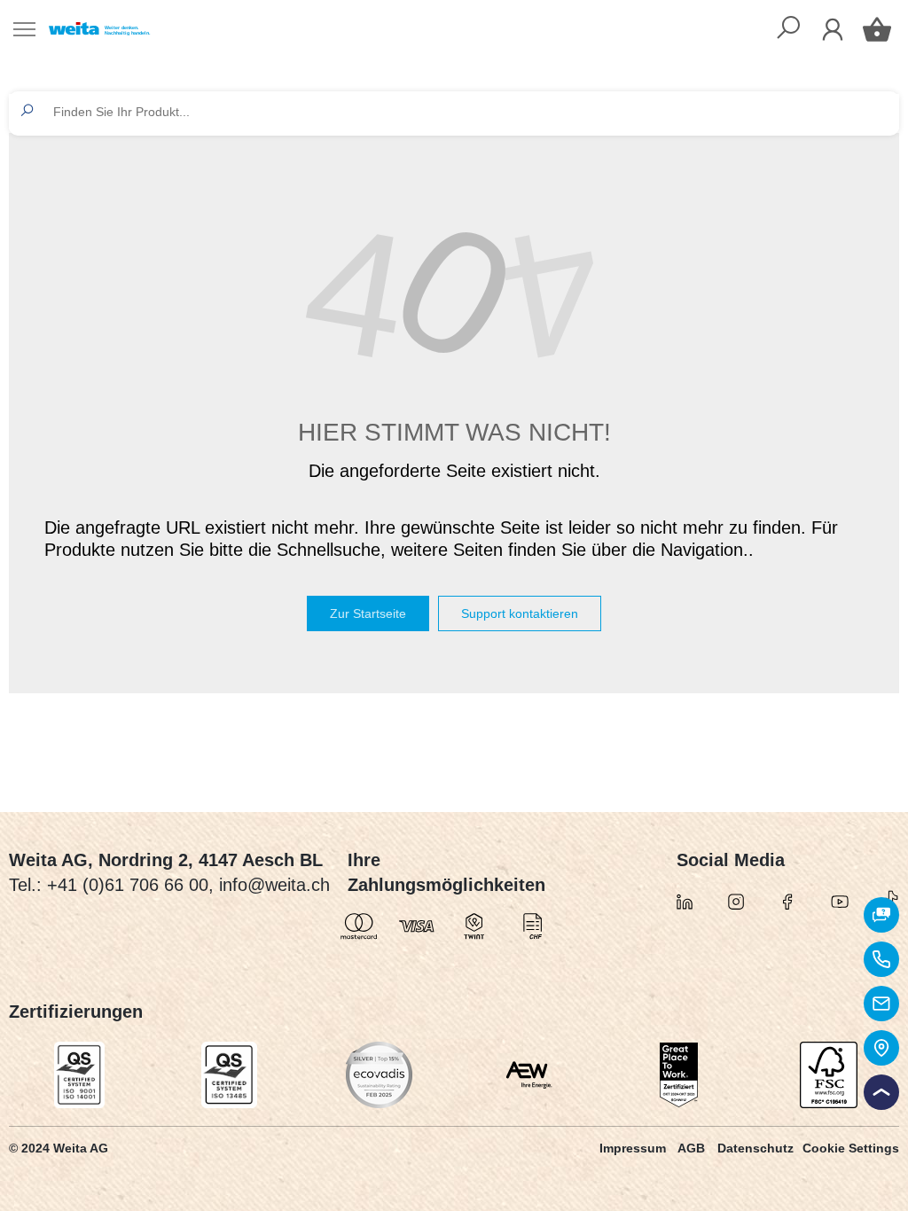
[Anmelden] (832, 29)
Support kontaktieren (519, 613)
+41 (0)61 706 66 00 (127, 885)
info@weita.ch (274, 885)
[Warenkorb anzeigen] (877, 29)
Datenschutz (755, 1148)
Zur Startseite (368, 613)
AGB (691, 1148)
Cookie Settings (850, 1148)
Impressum (632, 1148)
